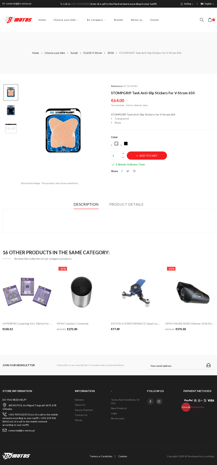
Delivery (79, 399)
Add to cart (148, 155)
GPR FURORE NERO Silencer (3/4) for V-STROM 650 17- (189, 323)
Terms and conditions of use (125, 401)
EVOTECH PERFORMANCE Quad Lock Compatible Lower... (135, 323)
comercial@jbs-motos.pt (18, 3)
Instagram (159, 401)
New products (119, 408)
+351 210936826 (80, 4)
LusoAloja (208, 456)
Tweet (128, 171)
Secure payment (84, 409)
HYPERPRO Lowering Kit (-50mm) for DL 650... (27, 323)
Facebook (150, 401)
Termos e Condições (101, 456)
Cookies (122, 456)
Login (114, 413)
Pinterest (134, 171)
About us (80, 404)
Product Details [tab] (126, 204)
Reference (117, 86)
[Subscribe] (208, 365)
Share (122, 171)
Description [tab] (86, 204)
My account (117, 418)
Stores (78, 420)
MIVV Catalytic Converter (73, 323)
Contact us (81, 415)
